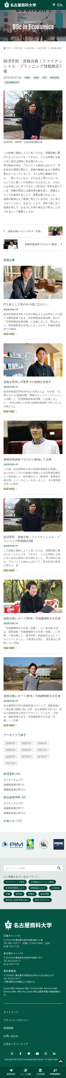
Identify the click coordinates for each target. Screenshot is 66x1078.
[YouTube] (37, 1053)
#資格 (36, 78)
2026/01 (10, 743)
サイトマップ (11, 1012)
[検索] (59, 868)
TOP (8, 48)
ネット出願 (25, 1074)
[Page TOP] (60, 1061)
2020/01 (10, 756)
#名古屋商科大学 (12, 82)
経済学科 (42, 48)
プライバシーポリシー (16, 1020)
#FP (44, 78)
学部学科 (18, 48)
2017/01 (10, 763)
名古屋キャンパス (13, 953)
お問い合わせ (11, 1036)
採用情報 (8, 1028)
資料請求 (11, 1074)
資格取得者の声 (58, 48)
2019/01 (26, 756)
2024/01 (42, 743)
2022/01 (26, 749)
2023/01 (10, 749)
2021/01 (42, 749)
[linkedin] (54, 1053)
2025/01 (26, 743)
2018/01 (42, 756)
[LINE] (29, 1053)
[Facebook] (20, 1053)
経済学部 (30, 48)
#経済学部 (55, 78)
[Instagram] (46, 1053)
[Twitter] (12, 1053)
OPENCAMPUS (55, 1074)
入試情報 (40, 1074)
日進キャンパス (12, 935)
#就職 (27, 78)
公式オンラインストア (16, 1044)
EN (54, 5)
